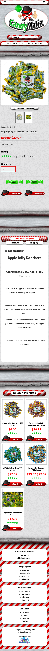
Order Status (24, 43)
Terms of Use (25, 576)
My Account (12, 43)
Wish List (25, 597)
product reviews (24, 156)
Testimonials (25, 579)
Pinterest (25, 618)
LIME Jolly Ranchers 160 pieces (12, 469)
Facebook (25, 612)
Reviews (15, 242)
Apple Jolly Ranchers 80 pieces (12, 514)
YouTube (25, 621)
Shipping (34, 242)
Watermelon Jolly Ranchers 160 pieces (36, 424)
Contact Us (25, 555)
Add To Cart (15, 439)
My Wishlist (37, 43)
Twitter (25, 615)
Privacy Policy (25, 573)
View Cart (25, 600)
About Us (25, 570)
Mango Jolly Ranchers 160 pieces (36, 469)
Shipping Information (25, 558)
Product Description (24, 238)
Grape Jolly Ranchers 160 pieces (12, 424)
